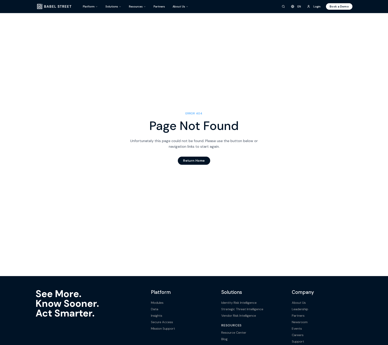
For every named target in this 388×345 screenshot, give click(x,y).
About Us (179, 6)
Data (154, 309)
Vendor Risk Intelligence (238, 315)
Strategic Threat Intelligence (242, 309)
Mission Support (163, 328)
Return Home (194, 160)
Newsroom (300, 322)
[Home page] (54, 6)
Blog (224, 339)
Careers (298, 335)
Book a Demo (339, 6)
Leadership (300, 309)
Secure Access (162, 322)
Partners (159, 6)
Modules (157, 303)
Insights (156, 315)
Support (298, 341)
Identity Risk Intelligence (239, 303)
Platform (89, 6)
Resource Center (233, 332)
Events (297, 328)
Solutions (111, 6)
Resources (136, 6)
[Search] (283, 6)
